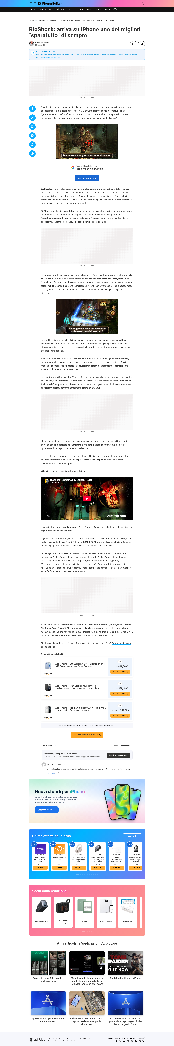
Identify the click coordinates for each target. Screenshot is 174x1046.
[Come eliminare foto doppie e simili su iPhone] (48, 963)
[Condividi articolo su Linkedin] (32, 126)
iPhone (32, 9)
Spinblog (61, 1038)
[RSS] (143, 1041)
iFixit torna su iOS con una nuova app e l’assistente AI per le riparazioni (87, 1021)
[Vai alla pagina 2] (80, 874)
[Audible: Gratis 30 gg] (59, 849)
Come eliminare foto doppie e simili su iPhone (48, 980)
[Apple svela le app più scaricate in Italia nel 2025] (48, 1003)
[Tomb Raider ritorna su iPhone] (125, 963)
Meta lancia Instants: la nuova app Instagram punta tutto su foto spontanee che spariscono (87, 981)
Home (31, 21)
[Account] (142, 3)
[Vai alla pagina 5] (87, 874)
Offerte (116, 9)
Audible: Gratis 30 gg (59, 858)
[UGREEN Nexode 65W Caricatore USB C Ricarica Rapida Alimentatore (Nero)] (98, 849)
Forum (99, 9)
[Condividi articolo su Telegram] (32, 135)
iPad (42, 9)
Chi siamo (110, 1038)
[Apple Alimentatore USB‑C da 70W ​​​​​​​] (117, 849)
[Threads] (131, 1041)
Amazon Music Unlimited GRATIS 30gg (40, 859)
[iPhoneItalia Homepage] (49, 3)
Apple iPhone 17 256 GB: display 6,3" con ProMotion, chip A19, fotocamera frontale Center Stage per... (80, 665)
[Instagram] (128, 1041)
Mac (51, 9)
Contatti (119, 1038)
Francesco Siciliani (42, 42)
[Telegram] (135, 1041)
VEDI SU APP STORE (87, 178)
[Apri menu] (61, 3)
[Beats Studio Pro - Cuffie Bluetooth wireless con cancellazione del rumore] (79, 849)
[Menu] (31, 3)
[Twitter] (120, 1041)
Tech (107, 9)
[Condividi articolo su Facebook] (32, 108)
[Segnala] (58, 773)
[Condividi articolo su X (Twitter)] (32, 117)
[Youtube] (124, 1041)
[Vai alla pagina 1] (77, 874)
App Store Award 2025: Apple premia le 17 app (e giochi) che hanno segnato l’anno (125, 1021)
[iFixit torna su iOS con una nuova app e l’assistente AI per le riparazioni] (87, 1003)
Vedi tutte (132, 836)
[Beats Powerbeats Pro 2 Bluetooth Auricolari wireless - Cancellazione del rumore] (136, 849)
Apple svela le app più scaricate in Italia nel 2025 (48, 1020)
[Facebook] (116, 1041)
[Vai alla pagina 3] (82, 874)
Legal (126, 1038)
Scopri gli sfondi (45, 809)
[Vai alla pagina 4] (84, 874)
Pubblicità (141, 1038)
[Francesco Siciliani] (31, 43)
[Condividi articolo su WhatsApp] (32, 144)
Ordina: (116, 746)
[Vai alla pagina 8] (93, 874)
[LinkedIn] (139, 1041)
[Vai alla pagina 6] (89, 874)
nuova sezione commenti (51, 57)
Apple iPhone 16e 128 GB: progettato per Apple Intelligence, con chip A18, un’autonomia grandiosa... (78, 687)
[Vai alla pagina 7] (91, 874)
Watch (72, 9)
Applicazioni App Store (46, 21)
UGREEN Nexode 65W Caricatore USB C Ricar (97, 859)
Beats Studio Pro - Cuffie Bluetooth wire (79, 859)
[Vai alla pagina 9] (95, 874)
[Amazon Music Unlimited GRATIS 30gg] (40, 849)
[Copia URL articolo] (32, 153)
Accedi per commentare (118, 755)
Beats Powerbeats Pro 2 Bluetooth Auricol (136, 859)
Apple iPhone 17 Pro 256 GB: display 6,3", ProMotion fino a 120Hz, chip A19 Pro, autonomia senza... (80, 709)
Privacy (132, 1038)
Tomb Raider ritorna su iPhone (126, 978)
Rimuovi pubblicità (87, 98)
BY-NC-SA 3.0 (68, 1041)
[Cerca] (35, 3)
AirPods (60, 9)
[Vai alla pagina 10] (97, 874)
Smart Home (86, 9)
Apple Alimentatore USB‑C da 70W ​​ (116, 859)
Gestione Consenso (81, 1041)
